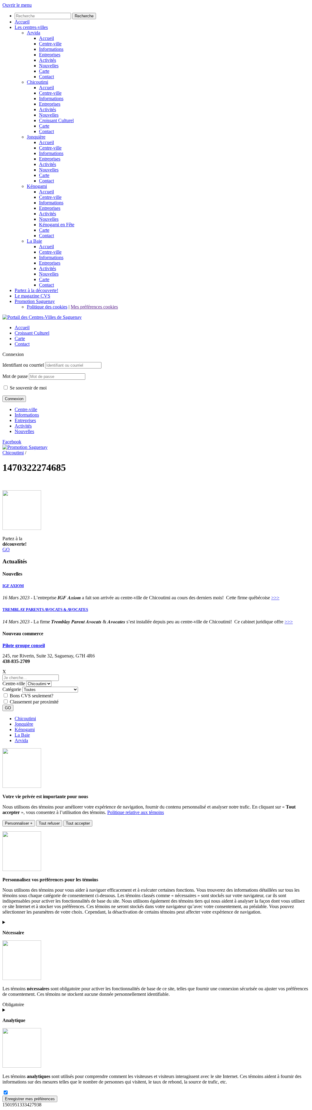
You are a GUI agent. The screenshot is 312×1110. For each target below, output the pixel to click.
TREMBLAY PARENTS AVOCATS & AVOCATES (45, 609)
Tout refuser (49, 823)
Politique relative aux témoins (135, 812)
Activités (23, 425)
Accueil (22, 327)
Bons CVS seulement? (31, 695)
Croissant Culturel (32, 333)
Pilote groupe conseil (23, 645)
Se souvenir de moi (28, 387)
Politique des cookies (47, 306)
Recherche (84, 16)
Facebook (11, 441)
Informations (27, 415)
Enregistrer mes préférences (30, 1099)
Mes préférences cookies (94, 306)
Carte (20, 338)
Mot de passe (15, 376)
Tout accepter (78, 823)
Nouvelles (24, 431)
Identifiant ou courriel (23, 365)
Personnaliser (19, 823)
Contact (22, 344)
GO (6, 549)
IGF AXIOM (13, 585)
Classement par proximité (34, 701)
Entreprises (25, 420)
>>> (275, 597)
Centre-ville (26, 409)
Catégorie (11, 689)
